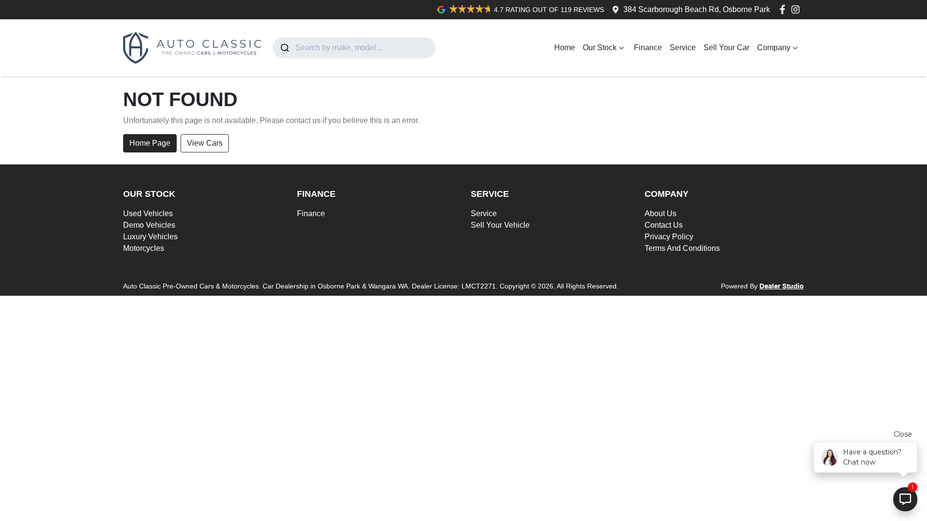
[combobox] (354, 47)
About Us (660, 213)
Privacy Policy (669, 237)
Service (683, 47)
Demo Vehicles (149, 225)
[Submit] (284, 47)
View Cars (205, 143)
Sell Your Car (726, 47)
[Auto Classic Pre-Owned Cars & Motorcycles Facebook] (784, 9)
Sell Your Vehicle (500, 225)
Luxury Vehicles (150, 237)
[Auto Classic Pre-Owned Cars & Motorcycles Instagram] (797, 9)
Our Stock (600, 47)
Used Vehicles (148, 213)
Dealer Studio (781, 286)
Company (773, 47)
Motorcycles (143, 248)
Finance (648, 47)
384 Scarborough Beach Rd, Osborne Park (696, 9)
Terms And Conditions (682, 248)
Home (564, 47)
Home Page (149, 143)
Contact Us (664, 225)
